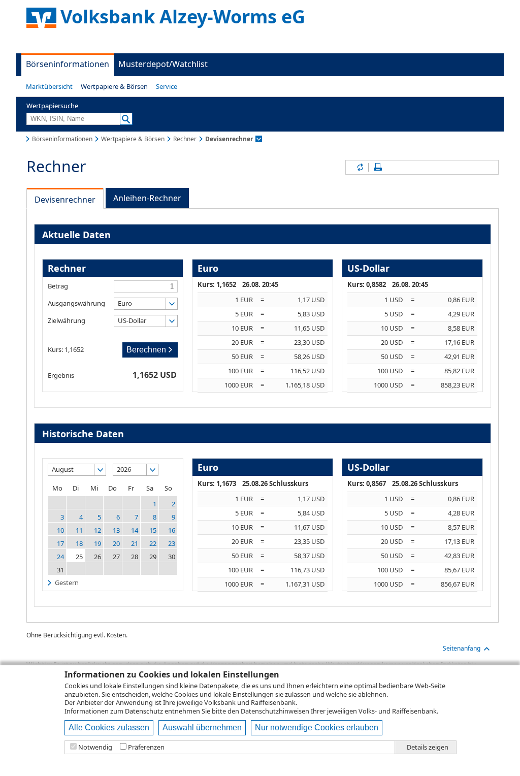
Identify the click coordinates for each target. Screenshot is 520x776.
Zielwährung (66, 320)
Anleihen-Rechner (147, 198)
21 (134, 543)
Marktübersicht (49, 86)
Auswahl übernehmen (202, 727)
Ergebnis (61, 375)
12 (97, 530)
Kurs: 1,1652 (66, 349)
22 (152, 543)
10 (60, 530)
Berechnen (146, 349)
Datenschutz (144, 711)
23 (171, 543)
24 (60, 556)
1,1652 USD (155, 374)
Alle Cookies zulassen (109, 727)
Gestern (67, 582)
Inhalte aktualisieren (359, 167)
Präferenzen (146, 747)
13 (116, 530)
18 (79, 543)
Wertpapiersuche (52, 105)
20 (116, 543)
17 (60, 543)
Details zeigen (427, 747)
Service (166, 86)
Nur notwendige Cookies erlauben (316, 727)
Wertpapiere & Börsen (114, 86)
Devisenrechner (65, 199)
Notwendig (95, 747)
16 (171, 530)
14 (134, 530)
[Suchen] (126, 119)
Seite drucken (378, 167)
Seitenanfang (461, 648)
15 (152, 530)
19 (97, 543)
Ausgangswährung (76, 303)
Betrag (58, 285)
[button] (49, 86)
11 (79, 530)
